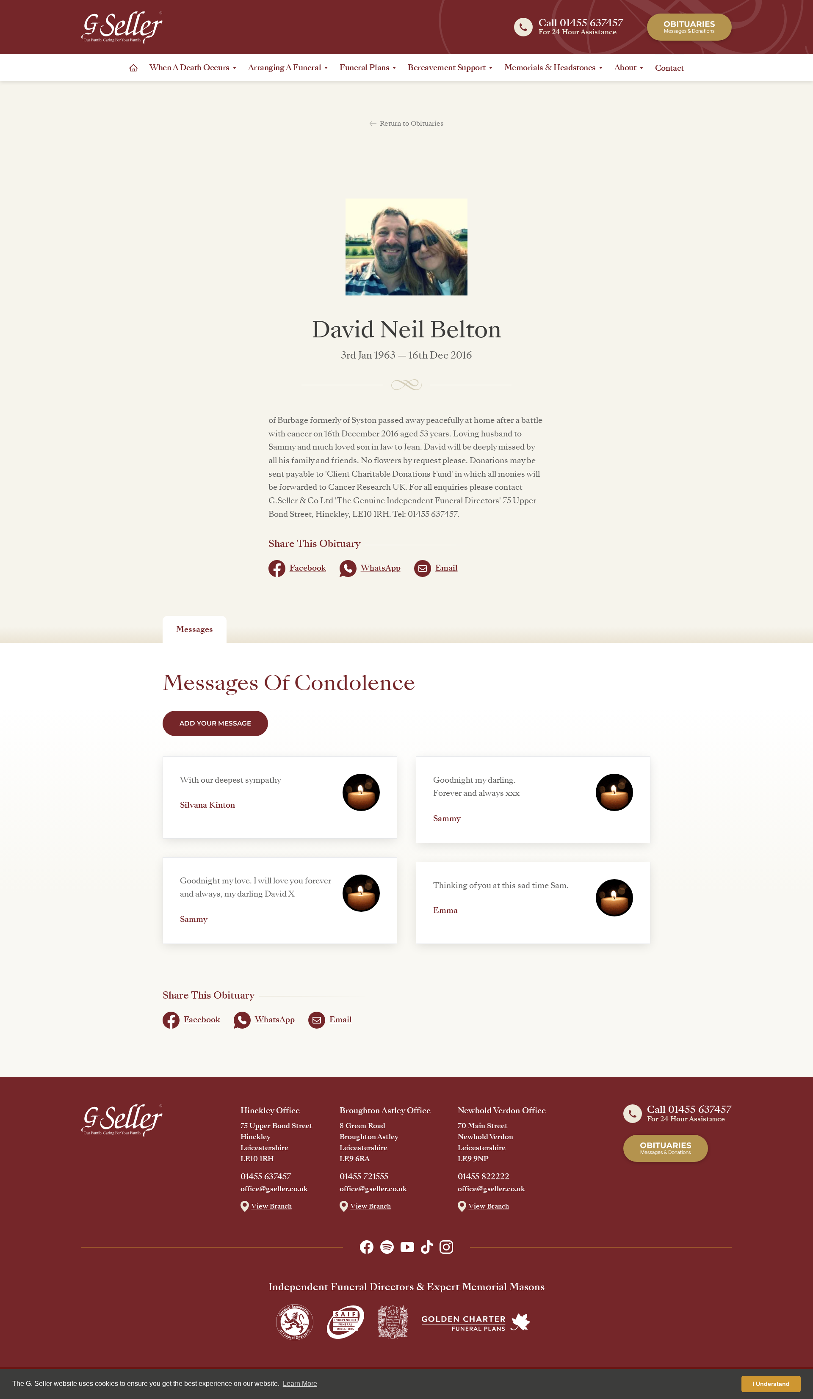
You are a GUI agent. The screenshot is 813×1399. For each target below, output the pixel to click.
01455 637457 (266, 1177)
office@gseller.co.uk (274, 1189)
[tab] (195, 629)
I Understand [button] (771, 1383)
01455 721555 (364, 1177)
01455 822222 (483, 1177)
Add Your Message (215, 723)
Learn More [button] (300, 1383)
